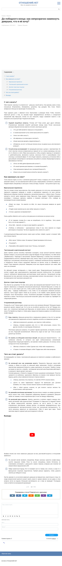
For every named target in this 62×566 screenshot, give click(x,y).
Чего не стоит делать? (12, 92)
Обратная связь (6, 553)
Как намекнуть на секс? (13, 79)
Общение (25, 25)
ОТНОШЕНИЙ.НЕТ (28, 2)
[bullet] (15, 516)
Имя (3, 522)
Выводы (8, 95)
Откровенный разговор (15, 89)
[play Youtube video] (32, 435)
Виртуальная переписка (15, 82)
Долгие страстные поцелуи (16, 87)
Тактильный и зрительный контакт (18, 84)
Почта (3, 527)
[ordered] (12, 516)
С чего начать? (10, 76)
